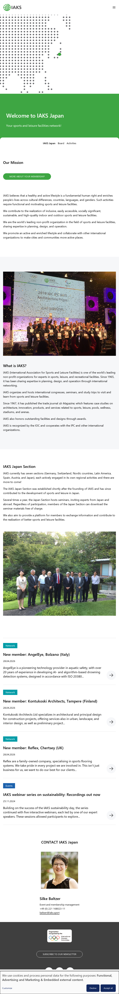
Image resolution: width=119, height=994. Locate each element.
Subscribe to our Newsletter (59, 954)
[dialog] (59, 982)
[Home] (12, 7)
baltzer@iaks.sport (50, 912)
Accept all (108, 988)
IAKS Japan (49, 143)
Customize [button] (7, 988)
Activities (71, 143)
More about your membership (27, 176)
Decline (93, 988)
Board (61, 143)
